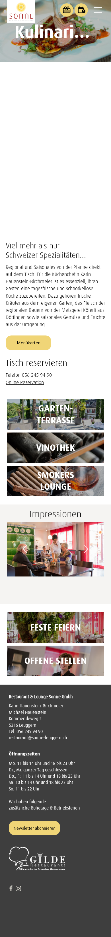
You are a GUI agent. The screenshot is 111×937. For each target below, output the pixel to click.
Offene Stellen (55, 661)
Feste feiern (55, 627)
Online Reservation (25, 382)
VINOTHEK (55, 447)
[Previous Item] (25, 549)
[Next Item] (86, 549)
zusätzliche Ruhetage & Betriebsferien (44, 807)
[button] (81, 10)
